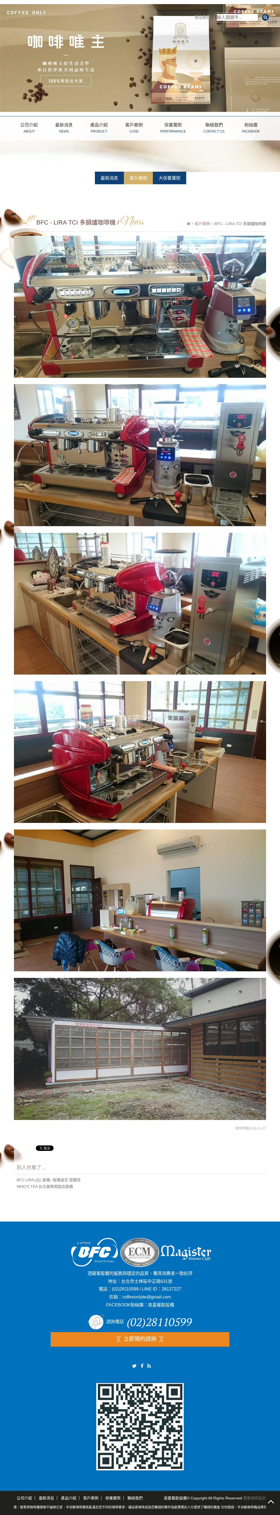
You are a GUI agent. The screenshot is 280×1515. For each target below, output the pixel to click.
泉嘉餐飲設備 (161, 1305)
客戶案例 (134, 128)
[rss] (149, 1366)
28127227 (171, 1289)
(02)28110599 (125, 1289)
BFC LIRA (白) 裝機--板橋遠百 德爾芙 (49, 1180)
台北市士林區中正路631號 (146, 1281)
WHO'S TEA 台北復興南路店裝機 (45, 1186)
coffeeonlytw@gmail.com (146, 1297)
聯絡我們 (213, 128)
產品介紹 (99, 128)
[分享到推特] (134, 1366)
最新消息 (64, 128)
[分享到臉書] (142, 1366)
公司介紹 (29, 128)
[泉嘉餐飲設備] (140, 57)
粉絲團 (251, 128)
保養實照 (173, 128)
